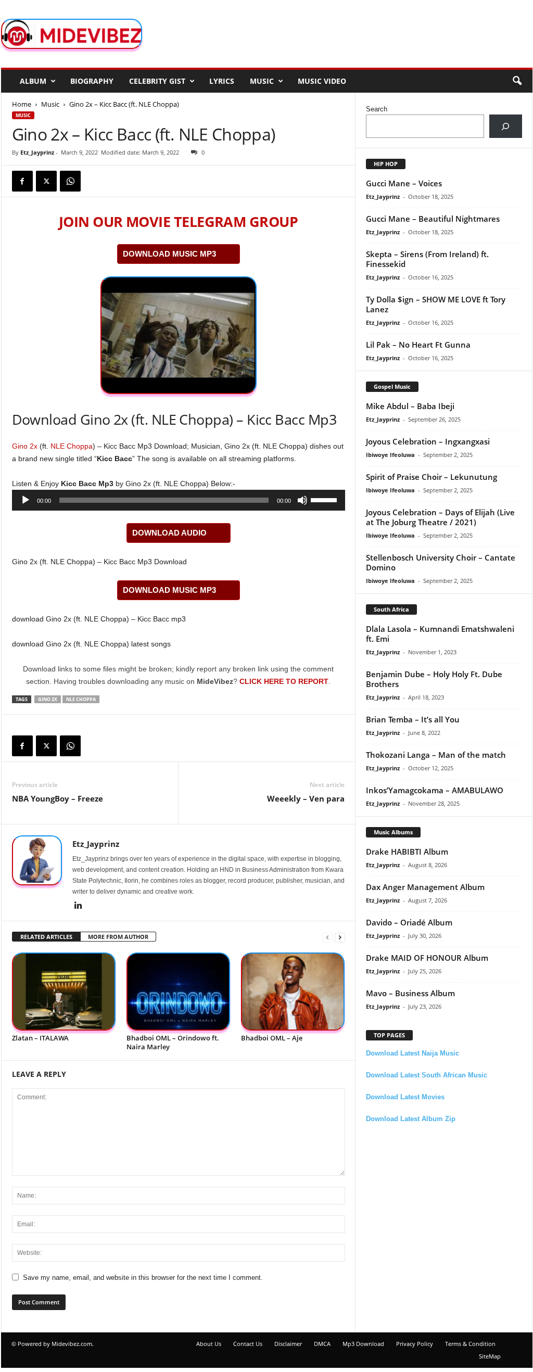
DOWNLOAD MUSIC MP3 (169, 253)
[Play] (25, 500)
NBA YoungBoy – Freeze (57, 798)
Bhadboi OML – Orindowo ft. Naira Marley (172, 1042)
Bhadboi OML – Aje (271, 1038)
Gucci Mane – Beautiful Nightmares (433, 218)
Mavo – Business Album (410, 993)
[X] (46, 181)
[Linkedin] (78, 906)
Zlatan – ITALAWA (40, 1038)
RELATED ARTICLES (46, 937)
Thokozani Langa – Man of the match (436, 754)
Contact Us (247, 1344)
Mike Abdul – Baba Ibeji (410, 406)
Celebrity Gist (157, 81)
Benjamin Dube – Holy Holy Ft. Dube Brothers (434, 679)
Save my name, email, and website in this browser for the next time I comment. (143, 1277)
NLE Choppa (71, 446)
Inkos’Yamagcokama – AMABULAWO (434, 790)
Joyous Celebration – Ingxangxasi (428, 441)
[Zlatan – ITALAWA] (64, 991)
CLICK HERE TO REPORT (283, 681)
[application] (178, 500)
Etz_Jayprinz (37, 152)
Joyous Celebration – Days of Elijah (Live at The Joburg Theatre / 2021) (440, 517)
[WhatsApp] (70, 181)
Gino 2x (24, 446)
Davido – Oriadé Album (409, 922)
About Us (208, 1344)
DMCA (322, 1344)
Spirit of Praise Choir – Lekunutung (431, 477)
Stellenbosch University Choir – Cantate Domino (440, 562)
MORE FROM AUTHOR (118, 937)
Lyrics (221, 81)
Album (33, 81)
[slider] (325, 499)
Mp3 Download (363, 1344)
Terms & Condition (470, 1344)
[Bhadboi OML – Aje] (293, 991)
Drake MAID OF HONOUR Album (427, 957)
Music (262, 81)
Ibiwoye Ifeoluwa (390, 455)
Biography (91, 81)
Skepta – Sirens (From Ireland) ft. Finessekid (427, 259)
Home (21, 104)
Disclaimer (288, 1344)
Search (376, 109)
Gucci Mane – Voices (404, 183)
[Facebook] (22, 181)
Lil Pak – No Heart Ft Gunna (418, 344)
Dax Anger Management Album (425, 887)
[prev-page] (327, 937)
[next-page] (340, 937)
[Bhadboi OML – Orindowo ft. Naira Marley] (178, 991)
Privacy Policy (414, 1344)
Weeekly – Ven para (306, 798)
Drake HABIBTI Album (407, 851)
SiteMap (490, 1356)
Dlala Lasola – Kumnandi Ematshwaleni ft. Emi (440, 634)
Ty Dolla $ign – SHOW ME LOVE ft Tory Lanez (435, 304)
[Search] (505, 126)
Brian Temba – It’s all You (413, 719)
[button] (516, 81)
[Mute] (302, 500)
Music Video (322, 81)
